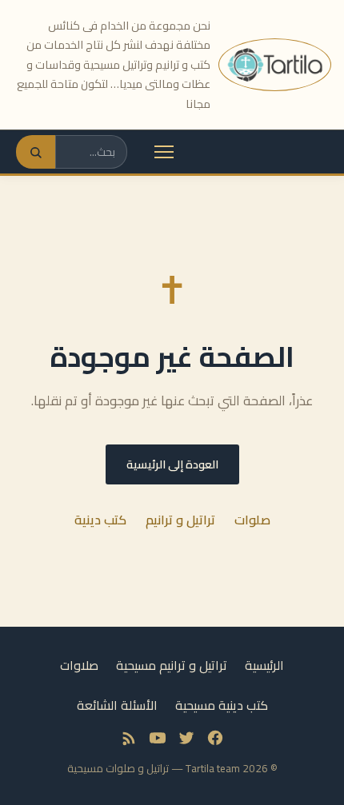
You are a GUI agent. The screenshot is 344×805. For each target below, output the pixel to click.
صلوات (252, 519)
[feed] (129, 738)
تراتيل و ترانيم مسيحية (171, 665)
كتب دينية (100, 519)
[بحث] (35, 152)
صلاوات (79, 665)
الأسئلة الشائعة (117, 705)
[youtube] (157, 738)
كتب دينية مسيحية (221, 705)
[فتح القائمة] (164, 151)
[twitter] (186, 738)
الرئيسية (264, 665)
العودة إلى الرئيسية (172, 464)
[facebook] (215, 738)
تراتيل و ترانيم (180, 519)
